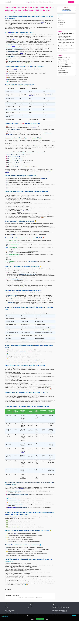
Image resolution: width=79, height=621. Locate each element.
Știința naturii (60, 26)
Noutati (8, 2)
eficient (36, 360)
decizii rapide (27, 62)
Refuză (32, 619)
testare (15, 533)
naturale (24, 42)
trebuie (9, 32)
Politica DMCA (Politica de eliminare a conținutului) (61, 607)
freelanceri (34, 127)
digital (46, 386)
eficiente (18, 196)
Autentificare (71, 2)
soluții (42, 22)
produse (36, 145)
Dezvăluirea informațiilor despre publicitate (59, 608)
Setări (47, 619)
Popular (33, 2)
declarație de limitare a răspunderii (11, 613)
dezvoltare (13, 517)
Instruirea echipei (12, 507)
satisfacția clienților (16, 526)
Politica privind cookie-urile (57, 606)
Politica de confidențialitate (10, 610)
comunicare (12, 234)
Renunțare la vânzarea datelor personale (59, 610)
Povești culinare (61, 24)
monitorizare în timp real (33, 251)
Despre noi (45, 2)
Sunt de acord (39, 619)
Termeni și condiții (8, 611)
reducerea (19, 212)
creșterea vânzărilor (26, 210)
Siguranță (11, 251)
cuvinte (13, 46)
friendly (15, 69)
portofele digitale (49, 94)
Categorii (28, 2)
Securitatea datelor (12, 39)
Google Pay (31, 95)
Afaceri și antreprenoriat (32, 12)
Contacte (51, 2)
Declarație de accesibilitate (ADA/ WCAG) (59, 611)
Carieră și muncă (61, 20)
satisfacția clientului (20, 488)
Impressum (54, 613)
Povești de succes (61, 22)
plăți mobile (23, 452)
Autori (37, 2)
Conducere (60, 18)
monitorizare (20, 286)
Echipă (40, 2)
